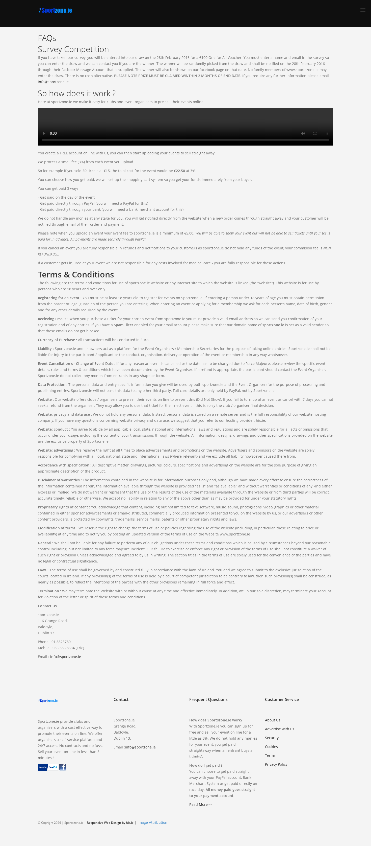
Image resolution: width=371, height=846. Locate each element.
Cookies (271, 746)
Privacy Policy (276, 764)
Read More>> (200, 804)
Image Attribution (152, 822)
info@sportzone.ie (53, 81)
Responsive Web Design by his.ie (110, 822)
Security (272, 737)
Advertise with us (279, 728)
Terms (270, 755)
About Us (272, 720)
